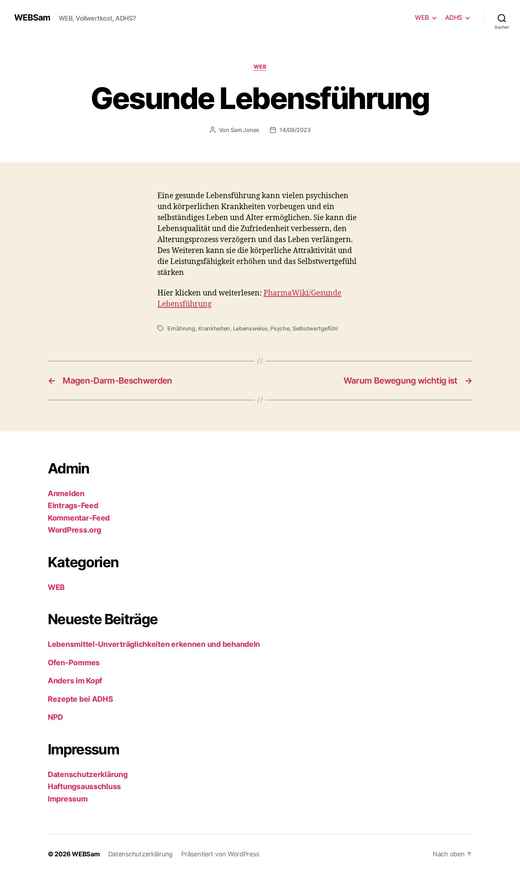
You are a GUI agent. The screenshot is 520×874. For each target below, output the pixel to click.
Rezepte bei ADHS (80, 699)
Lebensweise (250, 328)
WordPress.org (74, 529)
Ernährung (181, 328)
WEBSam (32, 17)
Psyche (279, 328)
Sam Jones (245, 129)
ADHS (453, 17)
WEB (422, 17)
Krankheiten (214, 328)
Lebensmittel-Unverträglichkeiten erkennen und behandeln (154, 644)
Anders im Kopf (75, 680)
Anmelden (66, 493)
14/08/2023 (294, 129)
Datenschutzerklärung (88, 774)
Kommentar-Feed (79, 517)
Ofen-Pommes (74, 662)
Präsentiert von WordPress (220, 854)
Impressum (68, 798)
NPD (55, 717)
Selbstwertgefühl (315, 328)
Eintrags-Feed (73, 505)
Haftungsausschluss (84, 786)
